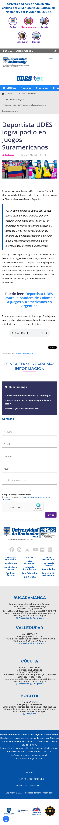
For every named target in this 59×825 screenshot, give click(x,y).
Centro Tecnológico (24, 353)
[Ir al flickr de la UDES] (41, 550)
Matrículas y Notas (10, 568)
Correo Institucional (48, 558)
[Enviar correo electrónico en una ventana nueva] (29, 758)
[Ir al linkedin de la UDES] (48, 550)
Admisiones (11, 563)
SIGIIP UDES (29, 577)
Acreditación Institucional (48, 574)
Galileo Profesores (29, 562)
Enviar (51, 515)
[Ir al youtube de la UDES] (33, 550)
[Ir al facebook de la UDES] (10, 550)
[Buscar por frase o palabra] (55, 51)
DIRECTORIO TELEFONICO (29, 785)
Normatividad (48, 569)
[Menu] (51, 60)
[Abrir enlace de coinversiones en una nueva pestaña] (36, 811)
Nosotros (26, 88)
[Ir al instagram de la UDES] (18, 550)
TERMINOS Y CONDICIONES (29, 779)
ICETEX (29, 557)
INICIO (29, 772)
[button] (6, 819)
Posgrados (38, 618)
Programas (42, 88)
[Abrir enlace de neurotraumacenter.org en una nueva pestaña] (9, 811)
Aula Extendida (29, 573)
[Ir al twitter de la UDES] (25, 550)
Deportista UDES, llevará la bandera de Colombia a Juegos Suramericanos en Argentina (29, 299)
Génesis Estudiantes (29, 568)
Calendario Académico (10, 558)
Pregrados (24, 618)
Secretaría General (48, 564)
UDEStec (11, 88)
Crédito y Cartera (10, 574)
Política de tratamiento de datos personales (26, 498)
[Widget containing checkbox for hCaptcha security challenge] (22, 507)
